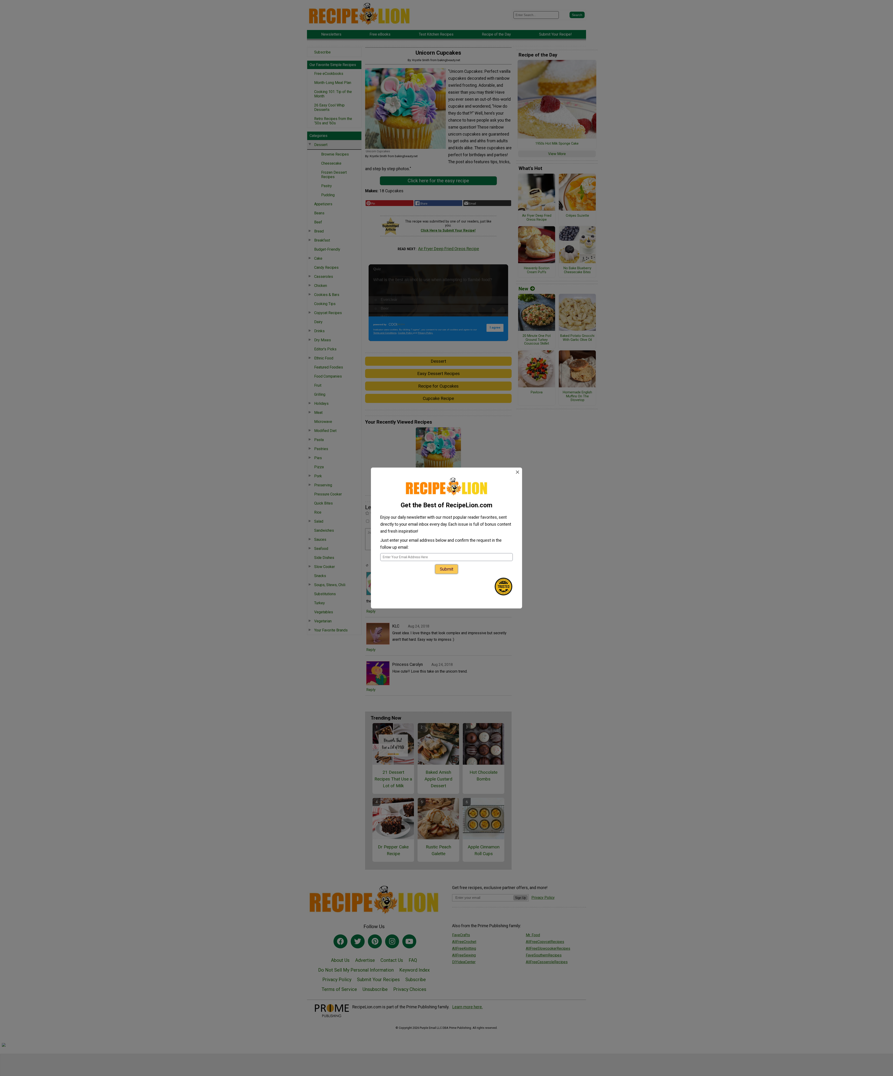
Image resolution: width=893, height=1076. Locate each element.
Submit (446, 569)
